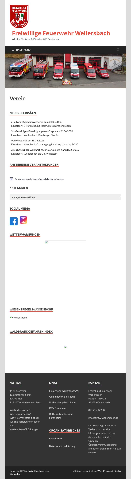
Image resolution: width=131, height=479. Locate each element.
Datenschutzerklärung (62, 446)
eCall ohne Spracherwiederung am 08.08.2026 (36, 121)
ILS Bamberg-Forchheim (62, 402)
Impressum (55, 438)
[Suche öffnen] (118, 50)
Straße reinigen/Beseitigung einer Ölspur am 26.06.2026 (42, 131)
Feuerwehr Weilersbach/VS (64, 390)
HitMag (117, 471)
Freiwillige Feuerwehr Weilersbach (61, 33)
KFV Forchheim (57, 408)
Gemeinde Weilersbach (62, 396)
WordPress (103, 471)
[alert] (65, 179)
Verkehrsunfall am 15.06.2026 (27, 140)
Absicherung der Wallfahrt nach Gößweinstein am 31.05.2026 (45, 149)
